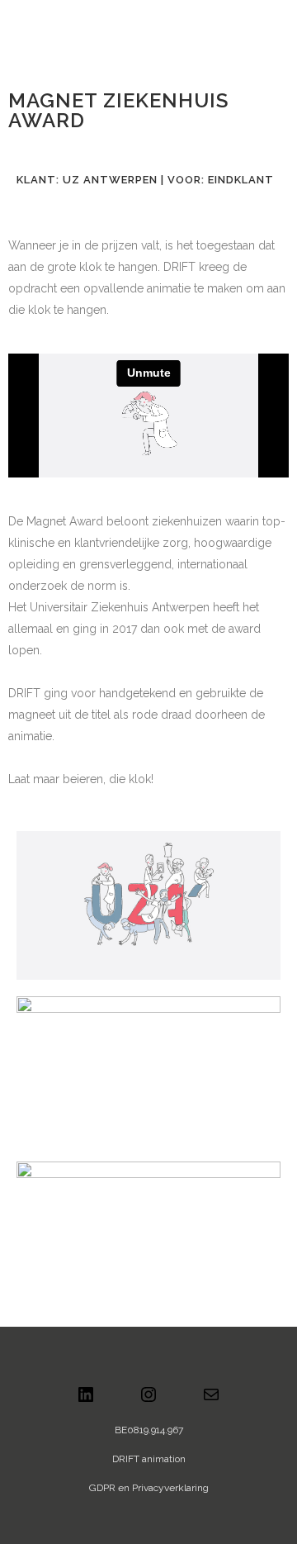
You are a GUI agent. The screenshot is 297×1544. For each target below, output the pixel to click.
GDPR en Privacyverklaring (149, 1488)
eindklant (241, 179)
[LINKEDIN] (86, 1400)
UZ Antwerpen (110, 179)
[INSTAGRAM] (148, 1400)
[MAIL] (211, 1400)
